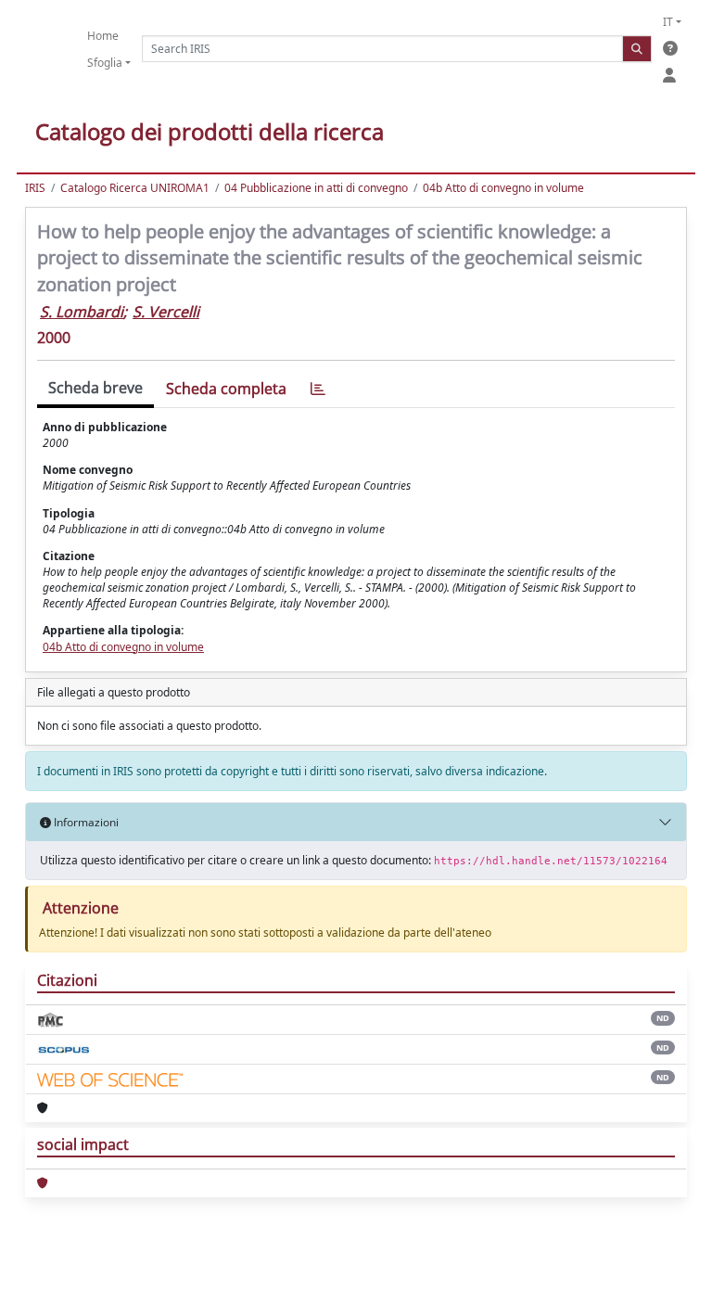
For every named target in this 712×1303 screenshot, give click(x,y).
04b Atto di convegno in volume (503, 188)
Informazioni (85, 822)
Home (103, 36)
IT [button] (668, 22)
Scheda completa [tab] (226, 388)
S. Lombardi (81, 311)
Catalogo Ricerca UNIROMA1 (135, 188)
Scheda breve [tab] (95, 387)
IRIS (35, 188)
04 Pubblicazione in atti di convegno (316, 188)
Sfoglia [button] (104, 62)
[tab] (318, 389)
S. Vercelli (166, 311)
